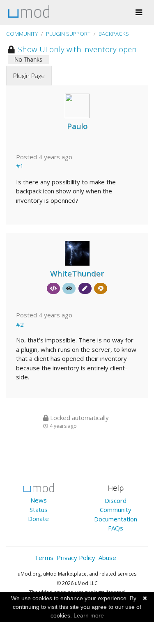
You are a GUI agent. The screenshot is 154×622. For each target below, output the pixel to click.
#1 (20, 166)
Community (22, 33)
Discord (115, 500)
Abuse (107, 557)
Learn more (89, 615)
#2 (20, 324)
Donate (38, 518)
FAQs (115, 528)
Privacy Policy (76, 557)
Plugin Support (68, 33)
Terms (43, 557)
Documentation (115, 519)
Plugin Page (29, 75)
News (38, 500)
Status (39, 509)
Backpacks (114, 33)
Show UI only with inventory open (76, 49)
